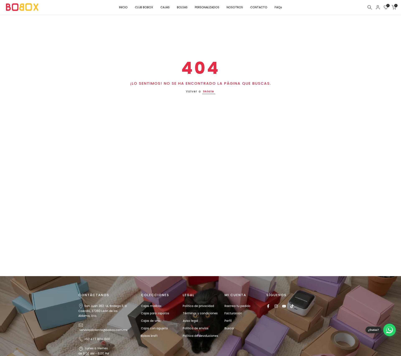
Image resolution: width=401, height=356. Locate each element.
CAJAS (165, 7)
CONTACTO (258, 7)
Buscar (229, 328)
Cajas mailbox (151, 306)
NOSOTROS (235, 7)
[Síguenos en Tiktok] (292, 306)
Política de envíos (195, 328)
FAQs (278, 7)
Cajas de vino (151, 321)
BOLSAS (182, 7)
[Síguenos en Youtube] (284, 306)
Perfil (228, 321)
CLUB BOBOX (144, 7)
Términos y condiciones (200, 313)
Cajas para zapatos (155, 313)
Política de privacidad (198, 306)
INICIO (123, 7)
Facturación (233, 313)
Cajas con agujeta (154, 328)
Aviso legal (190, 321)
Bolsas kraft (149, 336)
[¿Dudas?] (389, 330)
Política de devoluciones (200, 336)
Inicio (208, 91)
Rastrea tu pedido (237, 306)
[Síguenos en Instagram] (276, 306)
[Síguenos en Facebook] (268, 306)
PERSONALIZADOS (207, 7)
